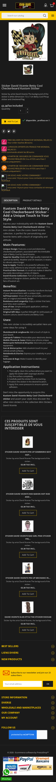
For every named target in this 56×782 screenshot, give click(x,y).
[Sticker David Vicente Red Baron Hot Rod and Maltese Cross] (27, 484)
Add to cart (11, 121)
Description (10, 200)
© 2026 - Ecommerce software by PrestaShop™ (28, 752)
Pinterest (14, 131)
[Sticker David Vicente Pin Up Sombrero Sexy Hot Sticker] (28, 442)
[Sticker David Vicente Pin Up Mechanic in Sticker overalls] (28, 568)
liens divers (9, 652)
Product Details (32, 200)
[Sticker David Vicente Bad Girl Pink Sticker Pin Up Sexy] (27, 526)
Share (3, 131)
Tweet (9, 131)
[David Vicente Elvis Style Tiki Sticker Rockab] (27, 607)
